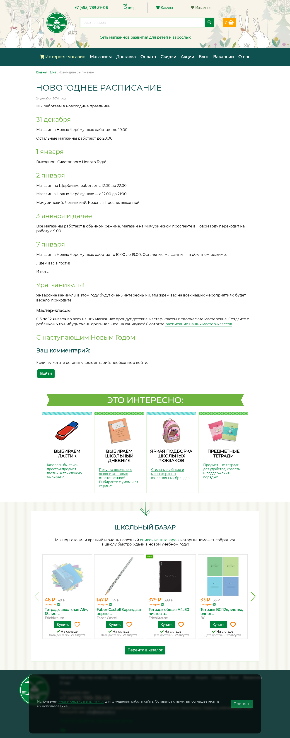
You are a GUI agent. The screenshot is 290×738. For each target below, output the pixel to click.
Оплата (148, 56)
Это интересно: (145, 400)
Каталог (167, 7)
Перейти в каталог (145, 650)
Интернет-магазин (64, 56)
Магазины (101, 56)
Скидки (168, 56)
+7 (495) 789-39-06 (91, 7)
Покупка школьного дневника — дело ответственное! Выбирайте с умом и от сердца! (118, 478)
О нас (244, 56)
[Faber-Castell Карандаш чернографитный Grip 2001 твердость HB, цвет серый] (119, 576)
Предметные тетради (223, 454)
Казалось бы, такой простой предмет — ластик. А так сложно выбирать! (64, 471)
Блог (204, 56)
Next (253, 596)
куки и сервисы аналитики (81, 701)
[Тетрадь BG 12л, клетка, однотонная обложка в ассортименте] (223, 576)
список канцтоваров (159, 540)
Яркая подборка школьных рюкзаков (171, 456)
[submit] (209, 22)
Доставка (126, 56)
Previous (36, 596)
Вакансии (223, 56)
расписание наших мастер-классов (198, 324)
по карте (50, 604)
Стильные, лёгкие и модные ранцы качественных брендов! (171, 474)
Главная (41, 72)
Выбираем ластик (67, 454)
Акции (187, 56)
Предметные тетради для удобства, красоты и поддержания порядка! (222, 471)
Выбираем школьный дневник (119, 456)
